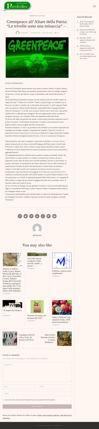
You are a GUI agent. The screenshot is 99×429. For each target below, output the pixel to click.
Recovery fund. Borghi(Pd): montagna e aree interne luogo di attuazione (88, 32)
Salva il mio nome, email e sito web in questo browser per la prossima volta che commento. (30, 400)
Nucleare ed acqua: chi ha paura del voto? (36, 316)
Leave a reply (48, 32)
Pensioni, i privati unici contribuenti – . (61, 272)
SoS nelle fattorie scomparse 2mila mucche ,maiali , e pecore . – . (34, 262)
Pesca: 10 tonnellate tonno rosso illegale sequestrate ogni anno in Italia (88, 56)
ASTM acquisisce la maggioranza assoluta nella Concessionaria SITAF (87, 48)
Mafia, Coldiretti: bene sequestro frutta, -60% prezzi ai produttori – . (61, 319)
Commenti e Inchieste (37, 16)
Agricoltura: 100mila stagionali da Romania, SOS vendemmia (87, 40)
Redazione (25, 32)
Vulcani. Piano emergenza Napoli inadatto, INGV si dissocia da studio (87, 24)
